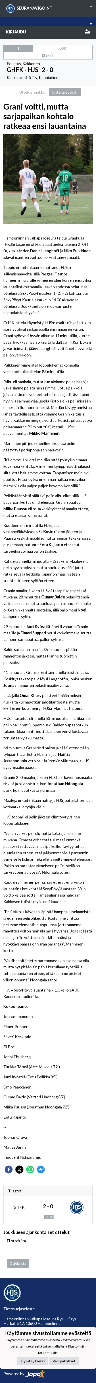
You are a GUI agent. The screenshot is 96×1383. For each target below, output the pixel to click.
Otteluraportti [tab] (64, 92)
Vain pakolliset (64, 1361)
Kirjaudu (16, 31)
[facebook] (9, 1169)
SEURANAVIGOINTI (54, 7)
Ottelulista (18, 1263)
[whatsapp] (30, 1169)
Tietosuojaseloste (19, 1308)
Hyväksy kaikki (33, 1361)
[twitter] (19, 1169)
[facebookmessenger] (41, 1169)
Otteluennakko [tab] (32, 92)
